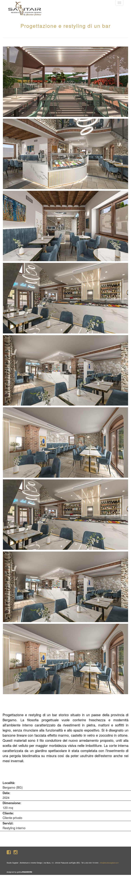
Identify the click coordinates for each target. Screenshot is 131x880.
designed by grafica (19, 872)
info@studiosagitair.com (109, 863)
